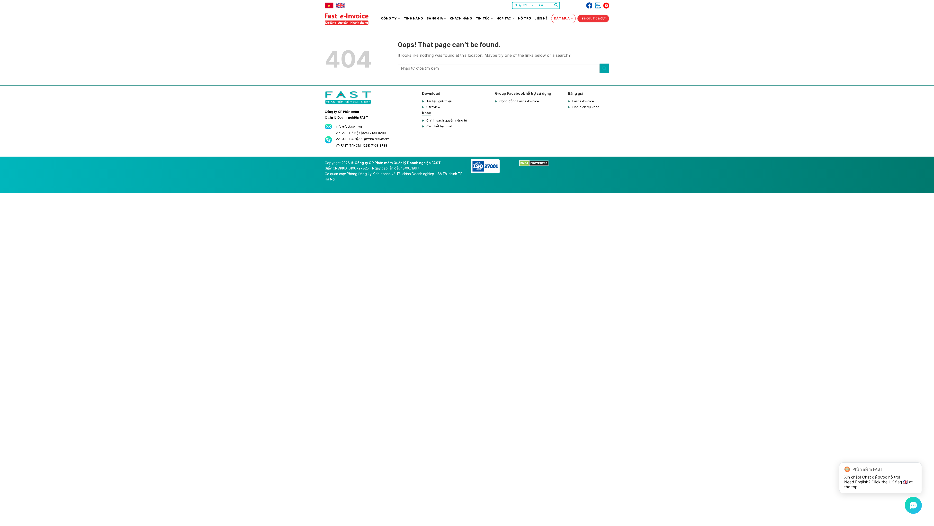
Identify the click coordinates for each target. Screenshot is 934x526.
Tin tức (483, 18)
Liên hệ (541, 18)
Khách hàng (461, 18)
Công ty (389, 18)
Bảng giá (435, 18)
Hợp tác (504, 18)
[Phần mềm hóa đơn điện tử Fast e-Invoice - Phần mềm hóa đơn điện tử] (349, 18)
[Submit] (556, 5)
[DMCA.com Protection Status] (534, 163)
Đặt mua (562, 18)
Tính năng (413, 18)
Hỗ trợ (524, 18)
